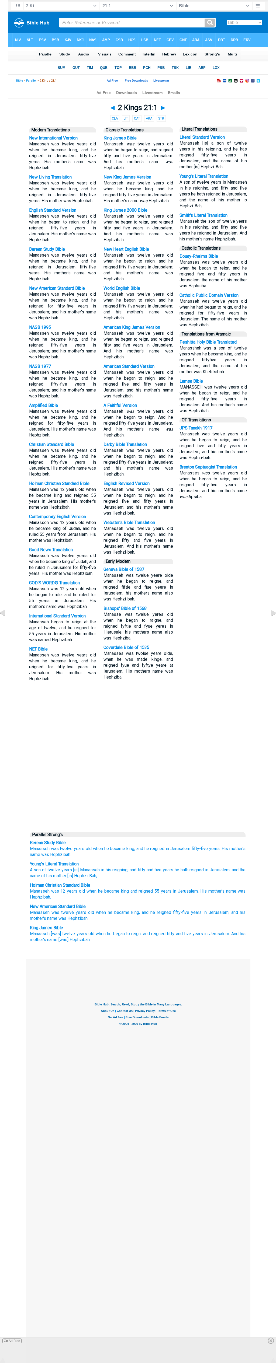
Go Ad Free (12, 1341)
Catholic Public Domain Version (209, 295)
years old (83, 848)
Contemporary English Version (57, 516)
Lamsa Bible (191, 381)
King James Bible (120, 138)
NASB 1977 (40, 366)
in (174, 891)
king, (135, 912)
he (100, 891)
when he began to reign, (119, 933)
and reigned (154, 933)
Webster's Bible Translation (129, 522)
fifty (170, 933)
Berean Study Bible (47, 249)
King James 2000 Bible (125, 210)
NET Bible (38, 649)
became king (116, 891)
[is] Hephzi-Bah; (81, 875)
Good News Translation (51, 549)
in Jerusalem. (217, 933)
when (91, 891)
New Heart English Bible (126, 249)
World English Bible (122, 288)
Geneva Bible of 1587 (124, 569)
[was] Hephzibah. (74, 939)
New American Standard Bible (57, 288)
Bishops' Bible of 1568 (125, 608)
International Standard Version (57, 615)
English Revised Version (127, 483)
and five (153, 869)
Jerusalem (188, 891)
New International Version (53, 138)
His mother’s (234, 848)
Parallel (31, 80)
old (91, 912)
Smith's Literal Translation (203, 215)
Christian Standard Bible (51, 444)
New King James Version (127, 177)
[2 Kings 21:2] (269, 625)
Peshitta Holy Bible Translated (208, 342)
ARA (149, 118)
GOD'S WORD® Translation (54, 582)
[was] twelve (63, 933)
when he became (112, 912)
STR (161, 118)
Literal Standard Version (202, 137)
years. (214, 848)
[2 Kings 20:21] (6, 625)
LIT (126, 118)
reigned (146, 891)
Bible (19, 80)
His (203, 891)
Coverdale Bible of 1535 (126, 647)
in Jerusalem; (216, 912)
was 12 (58, 891)
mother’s (216, 891)
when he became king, (114, 848)
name (35, 854)
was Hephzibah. (56, 854)
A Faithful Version (120, 405)
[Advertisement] (138, 788)
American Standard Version (129, 366)
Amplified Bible (43, 405)
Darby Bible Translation (125, 444)
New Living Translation (50, 177)
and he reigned (150, 848)
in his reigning (113, 869)
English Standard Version (52, 210)
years (66, 869)
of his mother (53, 875)
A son (35, 869)
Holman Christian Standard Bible (59, 483)
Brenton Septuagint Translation (208, 467)
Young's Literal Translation (204, 176)
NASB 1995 (40, 327)
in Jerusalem (178, 848)
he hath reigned (188, 869)
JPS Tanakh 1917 (196, 428)
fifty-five (200, 848)
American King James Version (132, 327)
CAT (137, 118)
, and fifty (136, 869)
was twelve (62, 848)
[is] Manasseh (86, 869)
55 (156, 891)
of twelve (50, 869)
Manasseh (40, 848)
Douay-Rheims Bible (199, 256)
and (133, 891)
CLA (115, 118)
